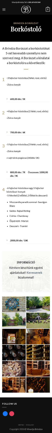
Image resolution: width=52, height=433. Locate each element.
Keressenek (34, 272)
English (30, 425)
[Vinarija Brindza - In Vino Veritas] (26, 9)
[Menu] (4, 9)
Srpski (21, 425)
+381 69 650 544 (33, 2)
